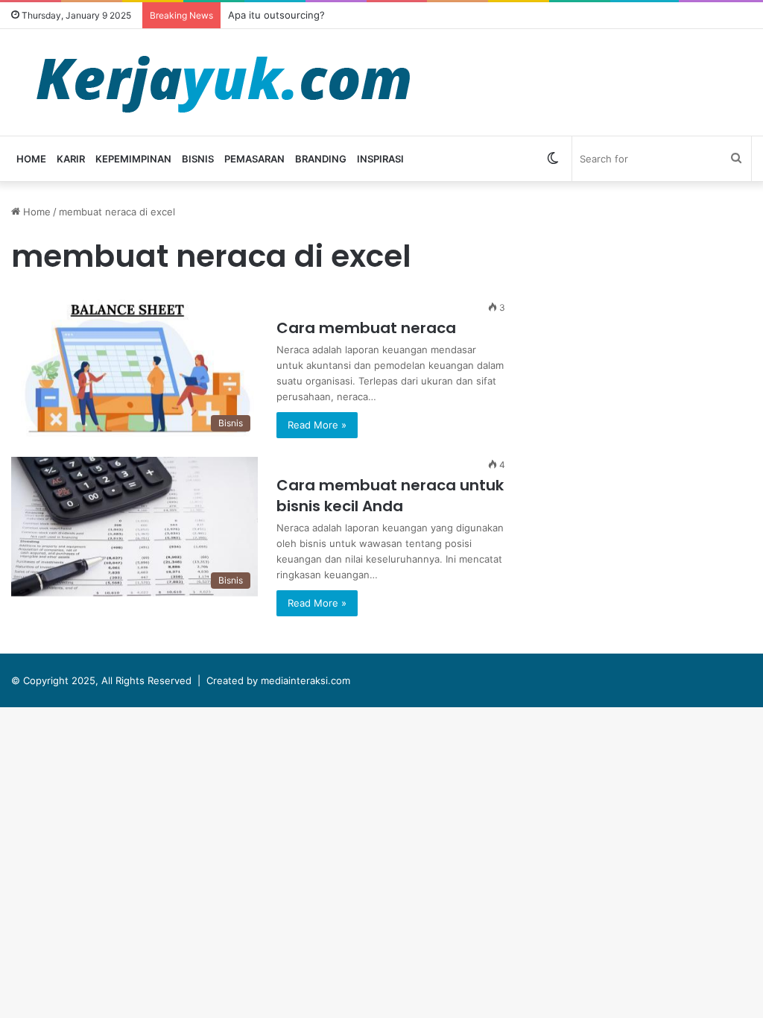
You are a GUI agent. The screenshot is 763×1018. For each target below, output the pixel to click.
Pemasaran (254, 159)
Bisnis (198, 159)
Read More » (317, 425)
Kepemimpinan (133, 159)
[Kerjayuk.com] (222, 82)
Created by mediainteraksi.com (278, 680)
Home (31, 159)
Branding (320, 159)
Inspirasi (380, 159)
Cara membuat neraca (366, 327)
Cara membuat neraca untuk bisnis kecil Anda (390, 495)
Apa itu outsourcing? (276, 15)
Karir (71, 159)
